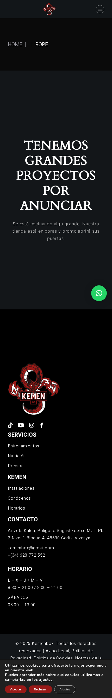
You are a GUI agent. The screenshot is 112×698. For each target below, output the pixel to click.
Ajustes (64, 689)
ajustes (46, 679)
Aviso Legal (57, 651)
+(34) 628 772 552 (26, 555)
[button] (99, 293)
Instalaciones (21, 488)
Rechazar (40, 689)
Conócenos (19, 498)
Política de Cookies (53, 658)
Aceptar (15, 689)
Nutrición (17, 456)
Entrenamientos (23, 446)
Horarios (16, 508)
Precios (16, 466)
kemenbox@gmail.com (31, 548)
